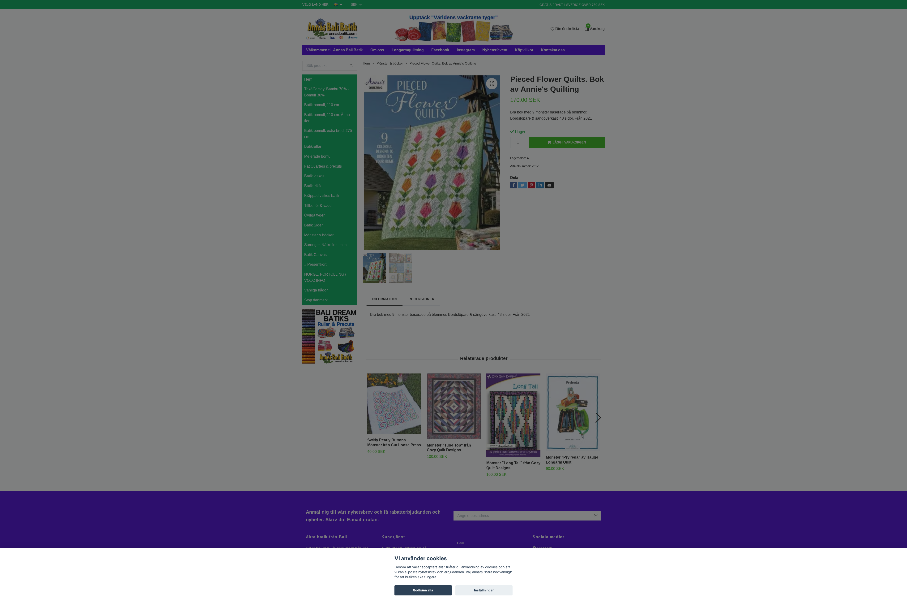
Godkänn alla (423, 590)
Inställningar (484, 590)
